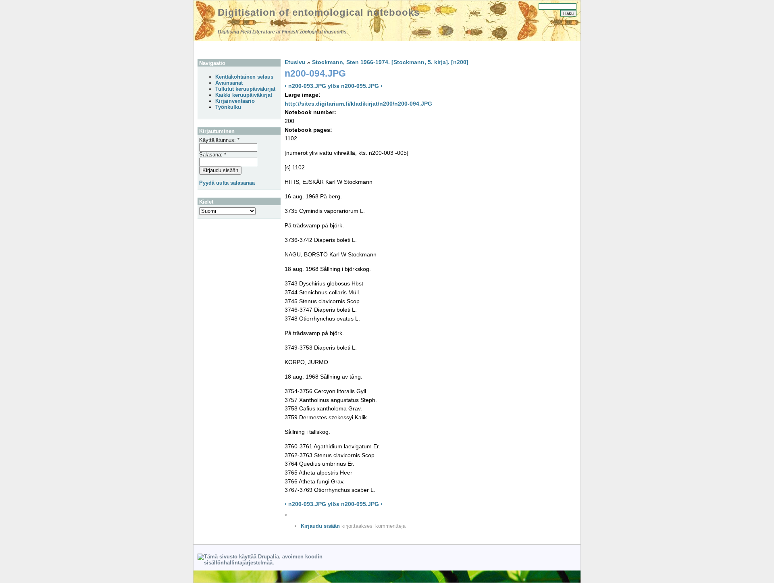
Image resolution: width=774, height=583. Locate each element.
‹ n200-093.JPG (305, 86)
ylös (333, 86)
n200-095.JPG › (362, 86)
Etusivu (295, 62)
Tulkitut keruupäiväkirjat (245, 89)
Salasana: (212, 155)
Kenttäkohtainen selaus (244, 77)
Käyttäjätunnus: (219, 140)
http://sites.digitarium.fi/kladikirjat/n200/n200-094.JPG (358, 103)
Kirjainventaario (235, 101)
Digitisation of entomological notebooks (319, 12)
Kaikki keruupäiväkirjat (243, 95)
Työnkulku (228, 107)
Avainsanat (229, 83)
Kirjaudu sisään (320, 526)
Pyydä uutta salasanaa (227, 183)
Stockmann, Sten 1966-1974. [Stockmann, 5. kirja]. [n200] (390, 62)
